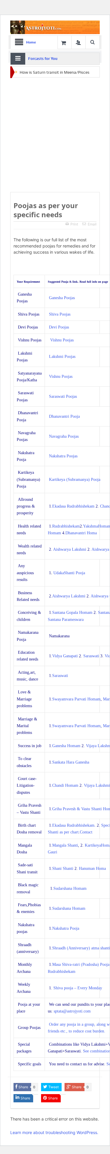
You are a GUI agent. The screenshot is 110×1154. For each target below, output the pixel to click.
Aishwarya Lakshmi (69, 549)
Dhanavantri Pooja (64, 416)
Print (74, 224)
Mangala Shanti (65, 845)
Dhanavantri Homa (81, 533)
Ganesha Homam (66, 746)
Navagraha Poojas (64, 436)
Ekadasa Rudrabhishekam (73, 506)
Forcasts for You (42, 58)
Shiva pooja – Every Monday (77, 988)
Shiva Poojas (59, 314)
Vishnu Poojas (62, 340)
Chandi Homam (65, 785)
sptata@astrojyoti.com (72, 1011)
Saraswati (91, 656)
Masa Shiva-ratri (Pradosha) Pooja (80, 964)
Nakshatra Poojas (63, 456)
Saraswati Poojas (63, 396)
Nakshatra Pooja (65, 928)
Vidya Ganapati (65, 656)
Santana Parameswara (66, 619)
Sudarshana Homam (70, 888)
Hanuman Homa (92, 868)
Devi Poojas (59, 327)
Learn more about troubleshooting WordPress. (54, 1132)
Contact (86, 832)
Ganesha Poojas (62, 298)
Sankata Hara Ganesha (70, 762)
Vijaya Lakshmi (97, 785)
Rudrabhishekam (66, 526)
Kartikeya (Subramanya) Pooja (74, 479)
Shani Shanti (62, 868)
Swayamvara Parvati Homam (76, 699)
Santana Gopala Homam (72, 612)
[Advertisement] (55, 135)
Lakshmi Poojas (62, 356)
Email (92, 224)
